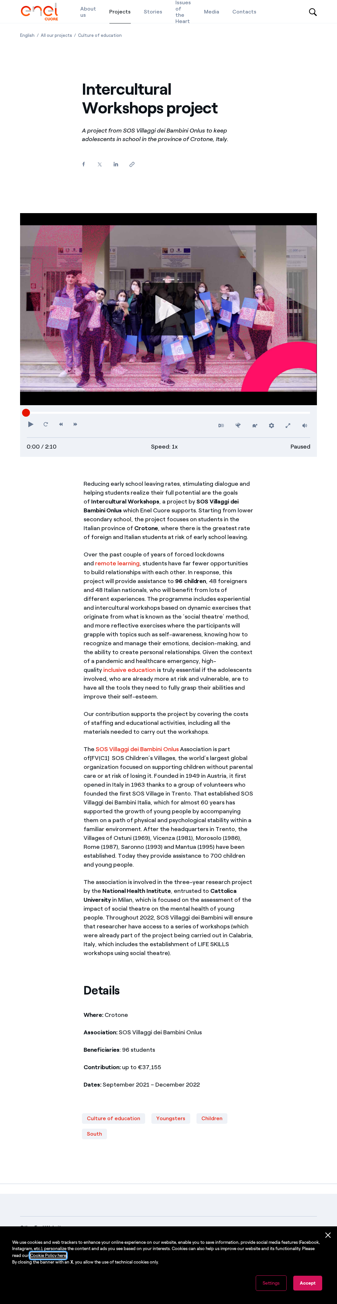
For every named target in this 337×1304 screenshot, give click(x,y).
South (94, 1134)
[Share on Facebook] (83, 164)
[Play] (168, 309)
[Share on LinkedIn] (115, 164)
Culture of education (113, 1118)
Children (211, 1118)
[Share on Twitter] (99, 164)
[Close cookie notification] (328, 1235)
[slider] (26, 413)
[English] (39, 11)
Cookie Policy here (48, 1255)
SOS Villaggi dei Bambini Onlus (137, 749)
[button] (30, 424)
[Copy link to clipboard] (131, 164)
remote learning (117, 563)
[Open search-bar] (313, 11)
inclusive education (129, 670)
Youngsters (170, 1118)
